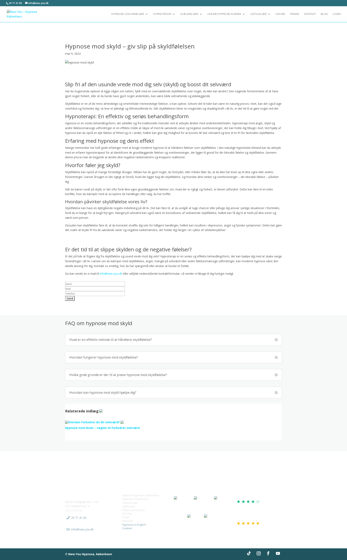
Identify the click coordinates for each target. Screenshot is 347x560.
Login (337, 14)
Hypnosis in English (134, 524)
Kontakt (310, 14)
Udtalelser (258, 14)
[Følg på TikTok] (249, 553)
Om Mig (280, 14)
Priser (294, 14)
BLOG (324, 14)
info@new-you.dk (111, 273)
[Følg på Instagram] (259, 553)
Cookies (127, 528)
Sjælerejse (128, 506)
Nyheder (127, 521)
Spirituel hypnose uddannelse (140, 495)
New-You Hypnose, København (90, 554)
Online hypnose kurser (224, 14)
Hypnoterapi (162, 14)
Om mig (126, 513)
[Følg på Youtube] (278, 553)
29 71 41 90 (78, 518)
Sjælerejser (189, 14)
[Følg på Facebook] (268, 553)
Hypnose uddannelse (135, 499)
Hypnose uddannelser (127, 14)
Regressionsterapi (133, 510)
